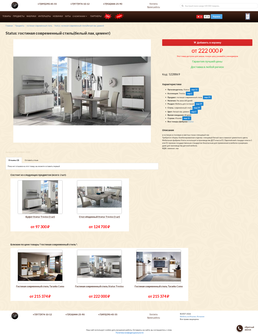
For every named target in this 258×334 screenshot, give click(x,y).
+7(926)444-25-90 (112, 3)
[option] (40, 204)
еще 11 (194, 90)
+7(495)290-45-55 (47, 3)
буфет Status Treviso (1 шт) (40, 216)
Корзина (216, 16)
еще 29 (207, 97)
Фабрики (31, 16)
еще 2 (189, 93)
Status (191, 121)
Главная (9, 26)
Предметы (18, 16)
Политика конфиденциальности (130, 332)
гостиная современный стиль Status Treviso (99, 286)
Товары (6, 16)
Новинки (58, 16)
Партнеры (95, 16)
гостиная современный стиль (39, 26)
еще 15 (187, 118)
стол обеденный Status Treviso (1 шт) (99, 216)
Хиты (68, 16)
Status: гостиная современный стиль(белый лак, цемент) (79, 26)
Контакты (154, 3)
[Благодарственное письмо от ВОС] (247, 19)
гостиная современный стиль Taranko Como (40, 286)
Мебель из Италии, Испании (192, 316)
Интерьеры (44, 16)
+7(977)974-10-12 (79, 3)
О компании (79, 16)
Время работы (153, 7)
